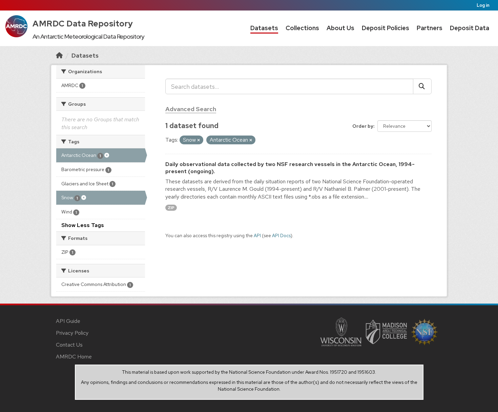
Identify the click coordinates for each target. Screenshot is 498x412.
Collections (302, 28)
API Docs (281, 235)
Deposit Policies (385, 28)
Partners (429, 28)
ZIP (171, 207)
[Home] (59, 55)
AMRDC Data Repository (83, 23)
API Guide (68, 321)
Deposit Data (469, 28)
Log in (483, 5)
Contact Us (69, 344)
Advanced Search (190, 109)
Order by (362, 126)
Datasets (264, 28)
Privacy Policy (72, 332)
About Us (340, 28)
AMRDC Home (74, 356)
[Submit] (422, 86)
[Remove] (198, 140)
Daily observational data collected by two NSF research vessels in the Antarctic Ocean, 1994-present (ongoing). (290, 168)
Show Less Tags (82, 225)
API (257, 235)
